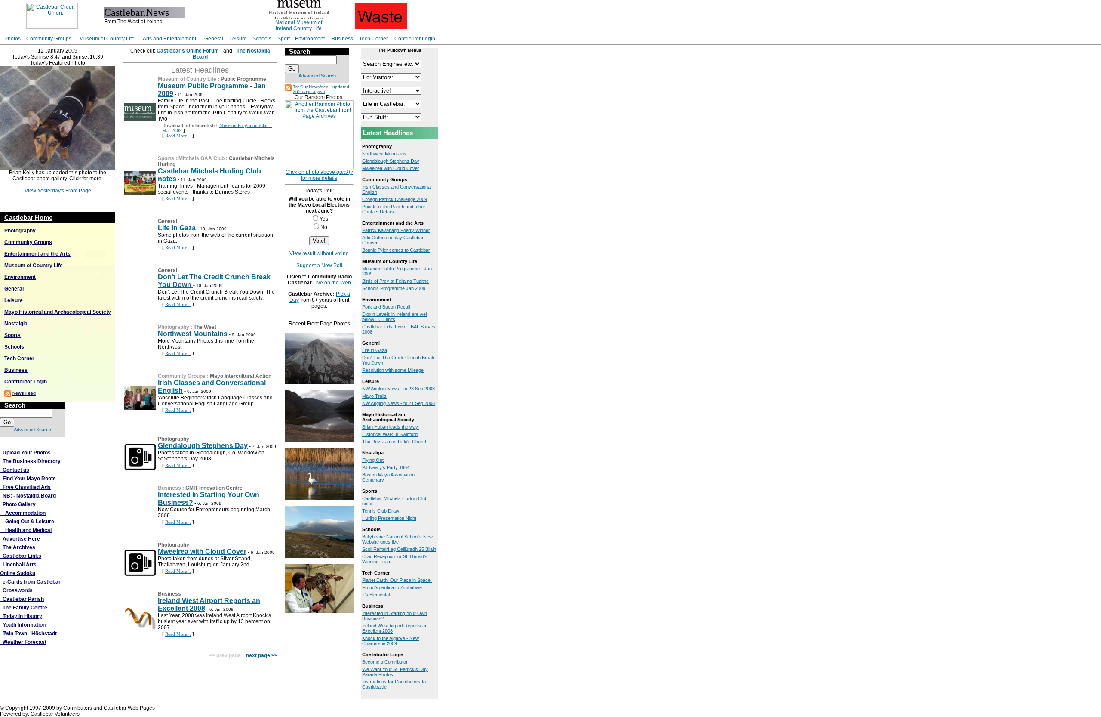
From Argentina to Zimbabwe (392, 587)
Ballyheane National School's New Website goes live (397, 539)
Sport (283, 39)
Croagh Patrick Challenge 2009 (394, 199)
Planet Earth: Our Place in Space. (397, 580)
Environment (310, 39)
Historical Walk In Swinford (390, 434)
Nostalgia (16, 324)
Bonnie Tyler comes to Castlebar (396, 250)
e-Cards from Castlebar (30, 582)
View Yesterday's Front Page (58, 191)
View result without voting (319, 253)
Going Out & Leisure (27, 522)
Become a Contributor (385, 661)
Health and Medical (26, 530)
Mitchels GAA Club (201, 158)
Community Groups (48, 39)
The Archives (17, 547)
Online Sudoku (17, 573)
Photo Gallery (18, 504)
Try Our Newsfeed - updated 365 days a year (321, 89)
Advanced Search (32, 429)
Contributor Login (414, 39)
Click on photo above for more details (319, 175)
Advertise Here (20, 539)
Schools (261, 39)
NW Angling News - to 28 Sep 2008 (398, 388)
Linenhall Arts (18, 565)
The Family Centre (23, 608)
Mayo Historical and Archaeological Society (57, 312)
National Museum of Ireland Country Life (298, 25)
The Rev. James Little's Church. (395, 441)
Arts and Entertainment (169, 39)
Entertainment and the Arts (37, 254)
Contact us (14, 470)
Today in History (21, 616)
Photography (20, 231)
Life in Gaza (177, 228)
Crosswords (16, 590)
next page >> (261, 655)
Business (342, 39)
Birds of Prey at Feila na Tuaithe (395, 281)
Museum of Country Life (107, 39)
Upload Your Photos (25, 453)
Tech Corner (373, 39)
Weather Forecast (23, 642)
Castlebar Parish (22, 599)
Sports (12, 335)
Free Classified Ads (25, 487)
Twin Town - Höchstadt (28, 633)
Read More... (178, 135)
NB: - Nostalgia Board (28, 496)
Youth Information (23, 625)
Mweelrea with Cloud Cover (202, 551)
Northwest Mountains (193, 333)
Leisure (238, 39)
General (213, 39)
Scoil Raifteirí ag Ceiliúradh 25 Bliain (399, 549)
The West (205, 327)
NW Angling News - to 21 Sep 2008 (398, 403)
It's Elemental (376, 594)
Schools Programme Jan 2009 (393, 288)
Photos (12, 39)
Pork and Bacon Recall (386, 306)
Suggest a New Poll (319, 266)
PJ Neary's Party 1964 (385, 467)
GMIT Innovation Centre (214, 488)
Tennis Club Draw (380, 510)
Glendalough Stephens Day (203, 445)
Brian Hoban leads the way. (390, 427)
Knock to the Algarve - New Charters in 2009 (390, 641)
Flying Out (373, 460)
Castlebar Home (28, 217)
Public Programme (243, 79)
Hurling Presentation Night (389, 518)
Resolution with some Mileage (393, 370)
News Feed (24, 393)
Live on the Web (332, 283)
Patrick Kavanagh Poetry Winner (396, 230)
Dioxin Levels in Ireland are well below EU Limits (394, 317)
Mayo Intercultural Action (240, 376)
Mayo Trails (374, 396)
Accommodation (23, 513)
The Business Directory (30, 461)
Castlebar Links (20, 556)
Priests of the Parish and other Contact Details (393, 209)
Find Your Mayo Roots (28, 479)
